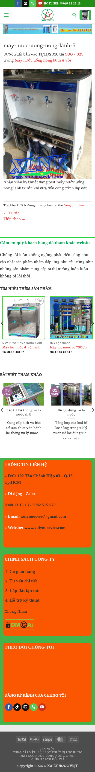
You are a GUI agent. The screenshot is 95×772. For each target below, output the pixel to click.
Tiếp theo (14, 218)
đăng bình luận (75, 205)
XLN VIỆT (46, 749)
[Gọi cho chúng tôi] (32, 3)
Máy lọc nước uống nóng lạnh (48, 755)
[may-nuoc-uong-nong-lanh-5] (47, 123)
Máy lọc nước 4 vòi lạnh (21, 347)
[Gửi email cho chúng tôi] (25, 3)
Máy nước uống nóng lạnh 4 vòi (43, 60)
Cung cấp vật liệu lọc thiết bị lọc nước (47, 752)
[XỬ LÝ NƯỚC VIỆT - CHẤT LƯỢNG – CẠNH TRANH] (47, 15)
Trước (11, 213)
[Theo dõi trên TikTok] (17, 707)
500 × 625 (74, 54)
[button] (6, 15)
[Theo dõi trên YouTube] (40, 3)
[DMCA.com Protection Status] (19, 624)
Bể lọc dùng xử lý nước (71, 412)
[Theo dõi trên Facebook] (18, 3)
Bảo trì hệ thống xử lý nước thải (23, 412)
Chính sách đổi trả (48, 759)
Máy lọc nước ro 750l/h (68, 347)
